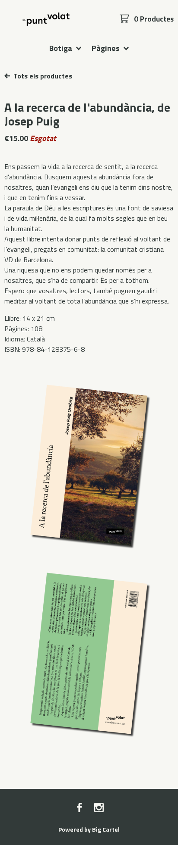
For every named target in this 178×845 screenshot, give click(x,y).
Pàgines (106, 48)
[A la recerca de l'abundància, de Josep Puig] (89, 464)
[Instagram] (99, 808)
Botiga (61, 48)
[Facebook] (79, 808)
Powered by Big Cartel (89, 829)
